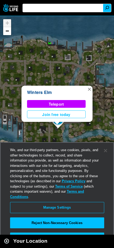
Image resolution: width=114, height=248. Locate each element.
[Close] (105, 150)
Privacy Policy (73, 181)
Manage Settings (57, 207)
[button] (89, 89)
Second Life (11, 8)
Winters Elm (39, 92)
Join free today (56, 114)
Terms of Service (69, 186)
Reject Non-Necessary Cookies (57, 223)
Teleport (56, 104)
